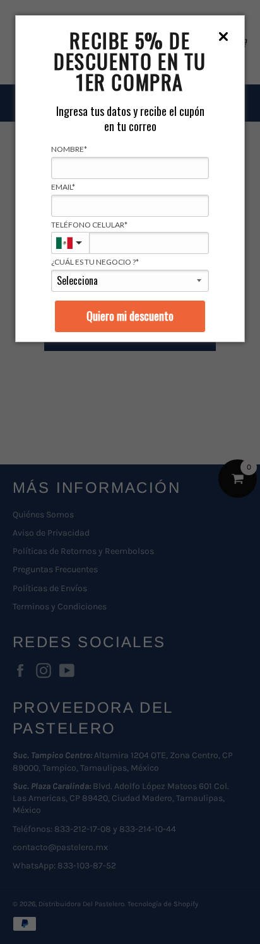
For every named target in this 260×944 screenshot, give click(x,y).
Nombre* (69, 149)
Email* (63, 187)
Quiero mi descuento (130, 316)
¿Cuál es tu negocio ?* (95, 262)
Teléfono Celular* (89, 224)
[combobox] (70, 243)
